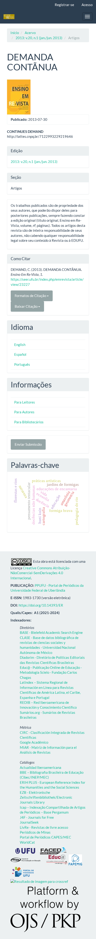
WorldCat (27, 842)
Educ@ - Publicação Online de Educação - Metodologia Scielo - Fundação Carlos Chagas (51, 672)
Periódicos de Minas (35, 832)
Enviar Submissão (28, 444)
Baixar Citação (26, 306)
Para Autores (24, 412)
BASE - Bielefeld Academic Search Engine (51, 632)
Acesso (87, 5)
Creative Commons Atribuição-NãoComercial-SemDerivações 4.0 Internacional (40, 573)
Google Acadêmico (34, 742)
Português (22, 364)
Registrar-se (64, 5)
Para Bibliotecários (29, 422)
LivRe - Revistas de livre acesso (44, 827)
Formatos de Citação (31, 295)
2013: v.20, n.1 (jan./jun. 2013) (39, 38)
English (19, 344)
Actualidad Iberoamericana (40, 767)
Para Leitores (24, 402)
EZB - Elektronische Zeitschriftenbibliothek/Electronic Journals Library (46, 797)
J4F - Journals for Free (37, 817)
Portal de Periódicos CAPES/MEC (45, 837)
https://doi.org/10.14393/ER (41, 605)
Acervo (30, 33)
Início (14, 33)
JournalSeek (29, 822)
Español (20, 354)
